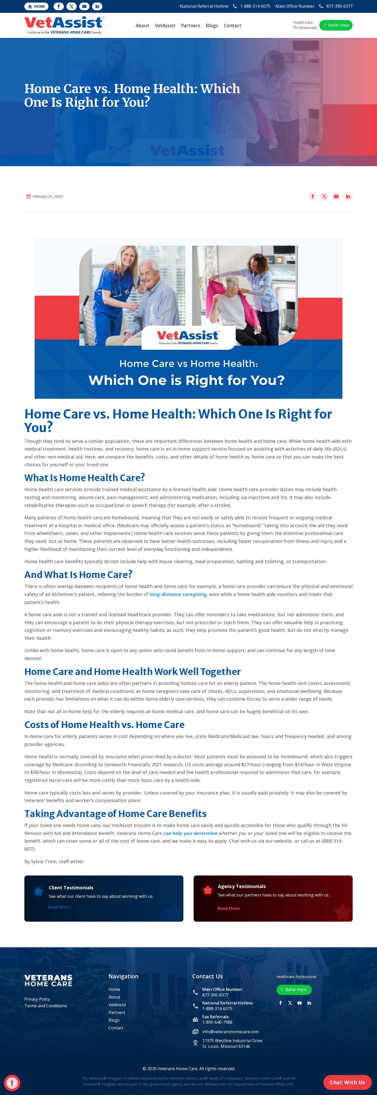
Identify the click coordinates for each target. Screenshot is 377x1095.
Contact (232, 26)
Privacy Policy (37, 999)
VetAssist (165, 26)
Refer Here (338, 25)
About (142, 26)
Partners (190, 26)
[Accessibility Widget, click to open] (12, 1083)
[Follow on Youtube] (84, 6)
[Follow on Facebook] (59, 6)
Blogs (212, 26)
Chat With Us (347, 1082)
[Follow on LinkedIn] (97, 6)
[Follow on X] (71, 6)
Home (114, 990)
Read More (59, 907)
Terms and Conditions (45, 1006)
